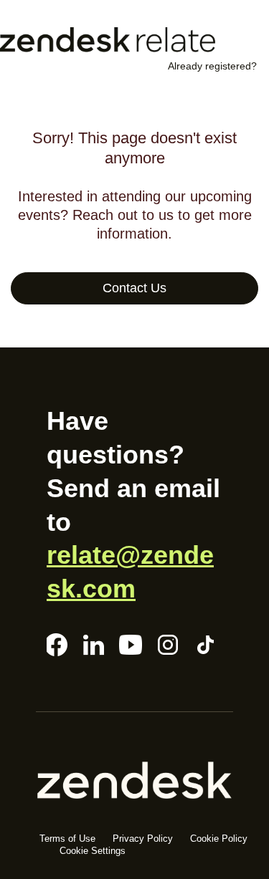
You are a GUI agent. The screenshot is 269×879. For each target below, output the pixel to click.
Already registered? (212, 66)
